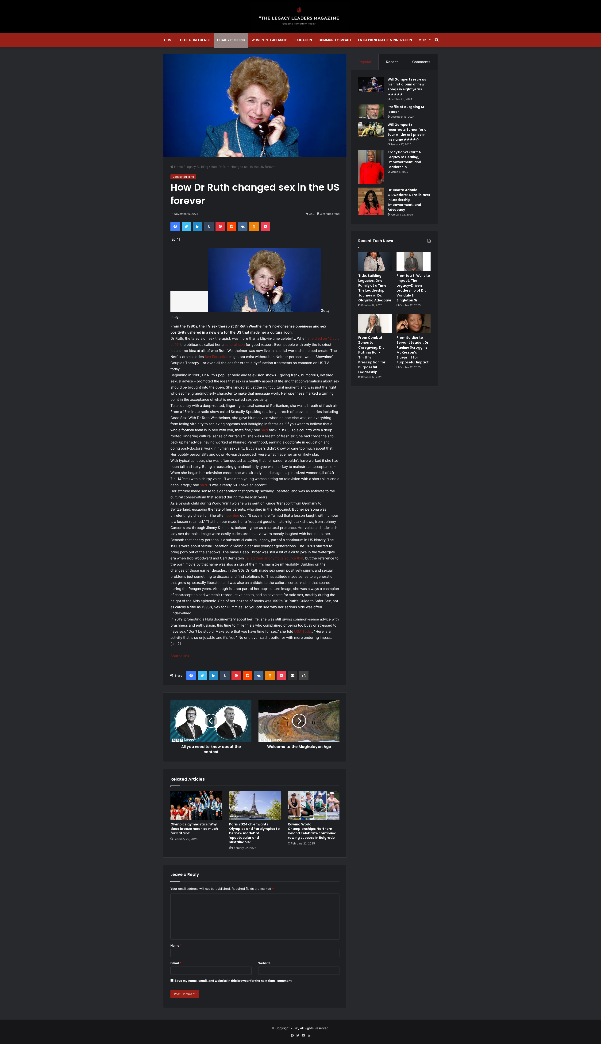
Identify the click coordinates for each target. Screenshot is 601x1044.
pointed (233, 515)
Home (168, 40)
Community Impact (335, 40)
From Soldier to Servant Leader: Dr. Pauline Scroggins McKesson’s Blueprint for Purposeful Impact (413, 350)
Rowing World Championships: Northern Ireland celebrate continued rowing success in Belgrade (312, 831)
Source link (179, 656)
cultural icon (234, 344)
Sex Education (216, 356)
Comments (421, 62)
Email (175, 963)
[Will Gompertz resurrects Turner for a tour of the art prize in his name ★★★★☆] (371, 129)
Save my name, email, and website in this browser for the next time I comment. (233, 980)
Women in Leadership (269, 40)
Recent (392, 62)
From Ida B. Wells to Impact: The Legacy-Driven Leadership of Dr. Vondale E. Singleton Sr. (413, 288)
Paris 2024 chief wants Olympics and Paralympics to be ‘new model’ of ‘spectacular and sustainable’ (254, 833)
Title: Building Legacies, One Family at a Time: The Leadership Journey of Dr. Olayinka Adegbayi (374, 288)
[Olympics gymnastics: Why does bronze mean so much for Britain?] (196, 805)
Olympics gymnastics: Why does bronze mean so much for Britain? (194, 829)
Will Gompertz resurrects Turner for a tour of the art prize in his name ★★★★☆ (407, 132)
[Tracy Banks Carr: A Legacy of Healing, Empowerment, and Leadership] (371, 167)
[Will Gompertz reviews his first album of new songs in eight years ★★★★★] (371, 84)
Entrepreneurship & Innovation (385, 40)
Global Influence (195, 40)
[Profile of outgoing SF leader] (371, 111)
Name (176, 945)
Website (264, 963)
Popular (364, 62)
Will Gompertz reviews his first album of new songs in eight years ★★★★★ (407, 86)
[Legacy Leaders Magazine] (300, 16)
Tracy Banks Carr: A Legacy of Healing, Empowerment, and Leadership (404, 159)
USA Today (303, 631)
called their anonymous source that (274, 558)
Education (303, 40)
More (423, 40)
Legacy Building (231, 40)
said (264, 430)
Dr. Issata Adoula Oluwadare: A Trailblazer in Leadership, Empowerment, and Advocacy (409, 200)
